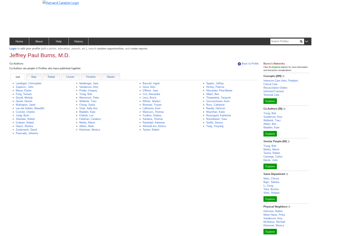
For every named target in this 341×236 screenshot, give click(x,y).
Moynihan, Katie (215, 111)
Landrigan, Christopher (28, 83)
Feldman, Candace (90, 119)
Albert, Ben (212, 94)
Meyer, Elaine (23, 90)
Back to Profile (250, 63)
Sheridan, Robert (25, 119)
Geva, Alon (149, 86)
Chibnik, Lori (86, 115)
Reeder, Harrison (215, 108)
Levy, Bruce (149, 97)
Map (33, 76)
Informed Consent (273, 91)
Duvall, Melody (24, 97)
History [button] (78, 41)
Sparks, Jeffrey (215, 83)
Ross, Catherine (215, 104)
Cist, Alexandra (151, 94)
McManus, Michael (274, 221)
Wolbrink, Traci (87, 101)
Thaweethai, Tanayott (218, 97)
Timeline (91, 76)
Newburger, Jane (88, 83)
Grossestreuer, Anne (218, 101)
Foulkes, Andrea (152, 115)
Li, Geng (268, 185)
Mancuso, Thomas (153, 111)
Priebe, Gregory (88, 90)
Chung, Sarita (87, 104)
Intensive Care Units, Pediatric (280, 80)
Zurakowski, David (26, 129)
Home (19, 41)
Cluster (70, 76)
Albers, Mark (86, 126)
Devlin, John (270, 160)
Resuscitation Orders (275, 87)
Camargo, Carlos (273, 156)
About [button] (39, 41)
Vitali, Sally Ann (88, 108)
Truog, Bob (85, 94)
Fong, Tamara (24, 94)
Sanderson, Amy (88, 86)
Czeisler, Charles (25, 111)
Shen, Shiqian (271, 192)
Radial (51, 76)
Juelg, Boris (22, 115)
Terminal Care (271, 94)
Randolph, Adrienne (154, 122)
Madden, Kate (87, 111)
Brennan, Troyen (152, 104)
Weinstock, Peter (89, 97)
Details (111, 76)
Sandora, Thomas (153, 119)
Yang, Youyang (214, 126)
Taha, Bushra (271, 189)
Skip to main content (16, 5)
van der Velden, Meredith (30, 108)
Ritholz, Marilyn (151, 101)
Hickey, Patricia (215, 86)
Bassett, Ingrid (151, 83)
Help (59, 41)
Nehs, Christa (271, 178)
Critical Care (270, 84)
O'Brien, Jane (150, 90)
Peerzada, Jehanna (27, 133)
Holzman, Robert (273, 211)
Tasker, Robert (151, 129)
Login (13, 48)
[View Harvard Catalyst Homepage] (61, 2)
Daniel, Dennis (24, 101)
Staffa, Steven (214, 122)
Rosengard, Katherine (218, 115)
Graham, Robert (25, 122)
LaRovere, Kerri (151, 108)
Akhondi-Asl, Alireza (154, 126)
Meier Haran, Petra (274, 214)
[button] (306, 41)
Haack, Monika (24, 126)
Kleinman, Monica (89, 129)
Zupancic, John (24, 86)
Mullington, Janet (25, 104)
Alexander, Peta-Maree (219, 90)
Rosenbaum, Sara (216, 119)
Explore (270, 101)
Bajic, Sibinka (271, 182)
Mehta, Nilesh (87, 122)
